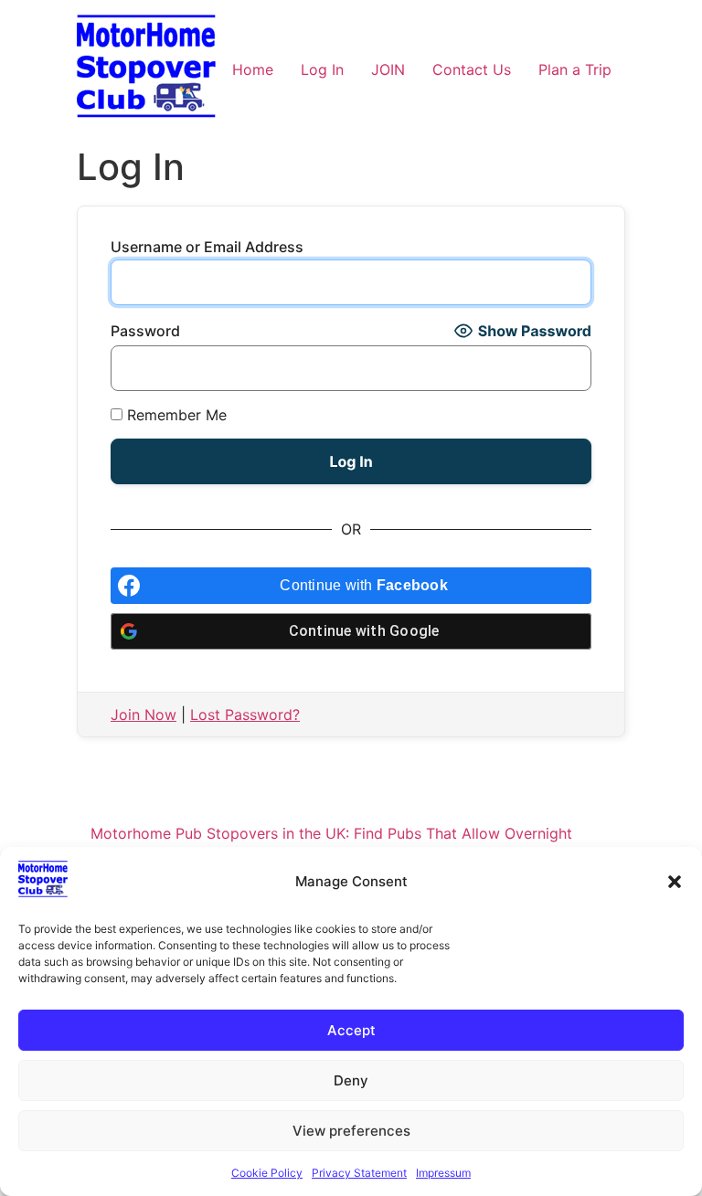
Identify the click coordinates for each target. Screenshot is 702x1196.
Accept (351, 1030)
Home (252, 69)
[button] (674, 882)
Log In (322, 69)
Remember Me (174, 414)
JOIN (388, 69)
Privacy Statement (359, 1173)
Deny (351, 1080)
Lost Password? (245, 714)
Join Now (143, 714)
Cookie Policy (267, 1173)
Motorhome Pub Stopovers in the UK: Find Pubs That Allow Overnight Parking (331, 844)
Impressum (443, 1173)
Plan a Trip (575, 69)
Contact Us (471, 69)
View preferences (351, 1130)
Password (145, 330)
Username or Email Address (207, 246)
